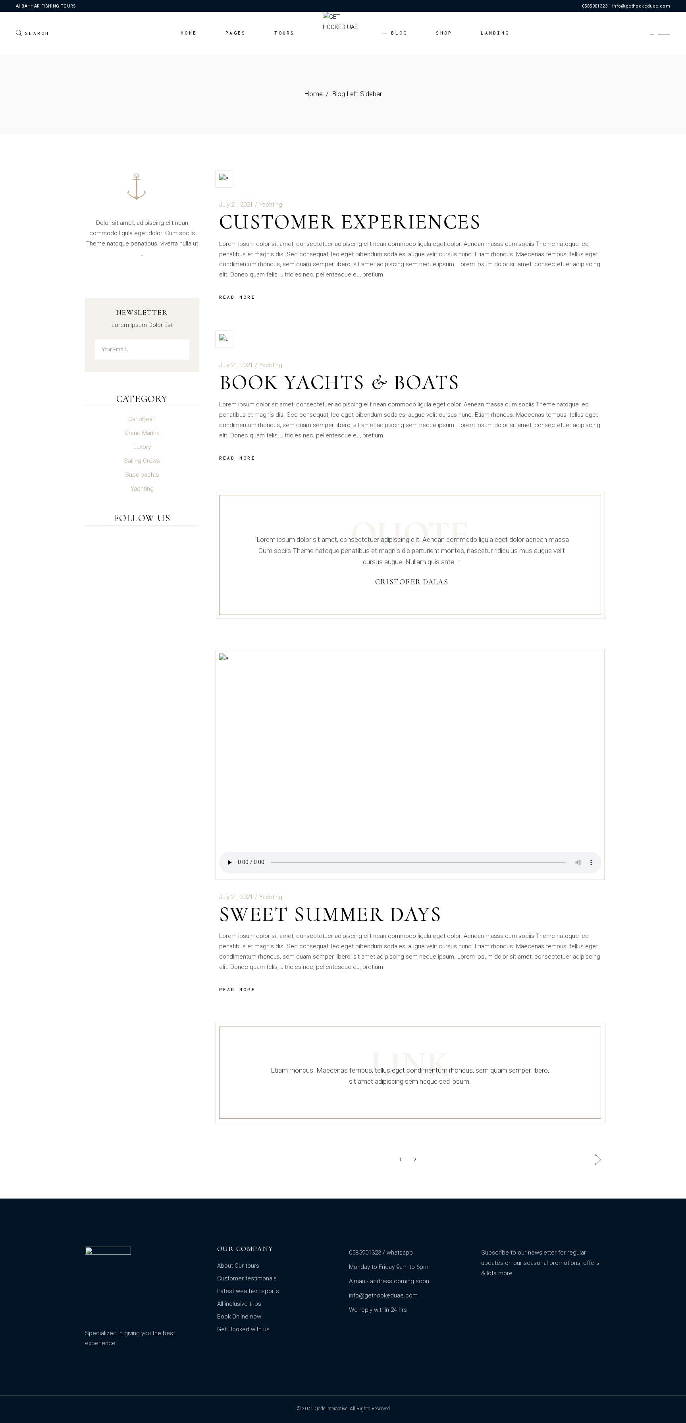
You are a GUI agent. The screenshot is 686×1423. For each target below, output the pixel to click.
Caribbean (142, 419)
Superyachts (142, 474)
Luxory (142, 446)
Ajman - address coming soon (389, 1281)
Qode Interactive (330, 1408)
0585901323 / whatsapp (381, 1252)
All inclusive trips (239, 1303)
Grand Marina (142, 433)
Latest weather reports (248, 1291)
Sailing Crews (142, 460)
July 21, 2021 (236, 204)
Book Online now (239, 1316)
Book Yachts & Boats (339, 382)
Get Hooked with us (243, 1329)
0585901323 (594, 6)
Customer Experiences (350, 221)
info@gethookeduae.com (641, 6)
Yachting (270, 204)
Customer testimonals (247, 1278)
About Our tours (238, 1265)
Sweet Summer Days (330, 914)
